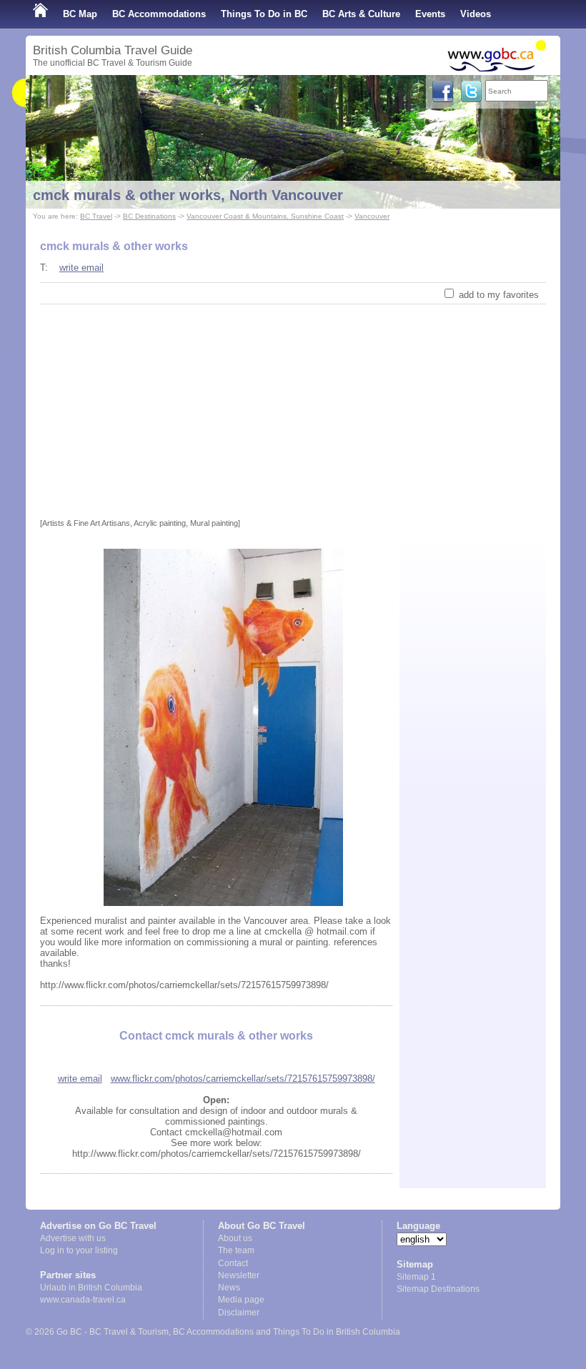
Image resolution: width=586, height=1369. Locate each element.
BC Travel (96, 216)
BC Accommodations (159, 14)
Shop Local (58, 42)
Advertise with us (73, 1238)
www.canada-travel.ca (83, 1299)
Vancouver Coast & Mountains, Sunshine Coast (265, 216)
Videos (475, 14)
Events (430, 14)
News (229, 1287)
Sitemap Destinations (438, 1289)
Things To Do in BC (264, 14)
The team (236, 1250)
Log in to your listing (79, 1250)
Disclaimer (238, 1312)
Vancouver (371, 216)
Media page (241, 1299)
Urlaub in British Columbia (91, 1287)
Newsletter (238, 1275)
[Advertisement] (293, 412)
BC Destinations (149, 216)
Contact (233, 1263)
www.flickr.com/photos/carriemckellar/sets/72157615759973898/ (243, 1078)
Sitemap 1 (416, 1277)
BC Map (80, 14)
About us (235, 1238)
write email (81, 267)
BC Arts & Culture (361, 14)
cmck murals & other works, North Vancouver (188, 195)
